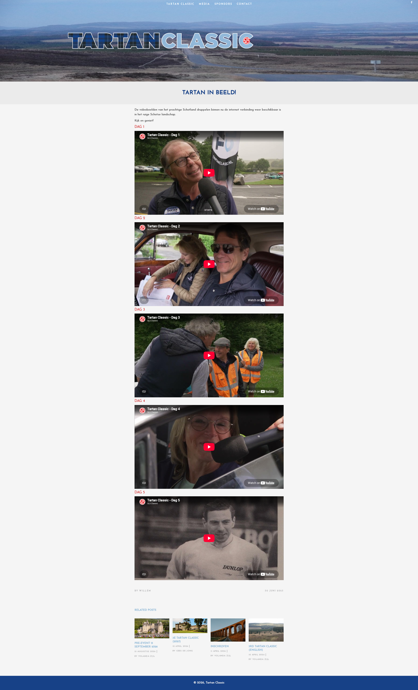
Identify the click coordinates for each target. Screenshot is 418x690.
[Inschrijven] (228, 630)
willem (145, 591)
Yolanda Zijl (146, 656)
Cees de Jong (184, 651)
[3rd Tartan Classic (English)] (266, 630)
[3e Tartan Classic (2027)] (190, 625)
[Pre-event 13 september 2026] (152, 628)
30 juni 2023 (274, 591)
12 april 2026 (180, 646)
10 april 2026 (257, 655)
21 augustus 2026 (145, 651)
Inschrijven (220, 646)
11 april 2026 (218, 651)
